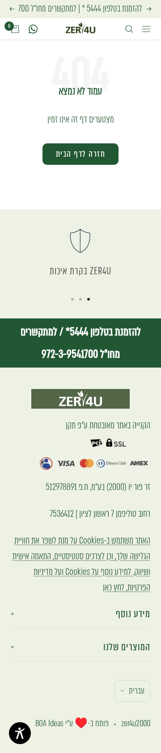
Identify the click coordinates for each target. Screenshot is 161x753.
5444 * (91, 8)
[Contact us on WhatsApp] (33, 29)
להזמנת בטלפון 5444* (102, 331)
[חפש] (129, 29)
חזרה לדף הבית (81, 154)
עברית (136, 691)
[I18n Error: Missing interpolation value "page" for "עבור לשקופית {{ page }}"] (88, 299)
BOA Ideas (49, 723)
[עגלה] (15, 29)
